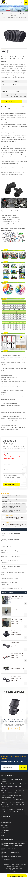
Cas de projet (4, 827)
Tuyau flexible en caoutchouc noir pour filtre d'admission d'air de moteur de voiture (13, 456)
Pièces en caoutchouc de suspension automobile (11, 551)
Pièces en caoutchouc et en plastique (11, 588)
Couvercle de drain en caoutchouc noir (12, 799)
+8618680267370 (15, 852)
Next (25, 721)
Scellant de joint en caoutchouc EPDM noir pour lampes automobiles (17, 678)
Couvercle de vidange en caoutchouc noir (12, 802)
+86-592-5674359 (11, 849)
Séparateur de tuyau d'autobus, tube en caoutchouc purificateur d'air (16, 621)
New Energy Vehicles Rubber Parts (10, 556)
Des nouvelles (5, 830)
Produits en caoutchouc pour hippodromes (9, 583)
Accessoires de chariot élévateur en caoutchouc (11, 561)
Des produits (4, 825)
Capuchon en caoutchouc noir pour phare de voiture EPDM (17, 666)
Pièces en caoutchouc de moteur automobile (13, 17)
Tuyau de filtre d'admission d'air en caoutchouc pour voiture (11, 506)
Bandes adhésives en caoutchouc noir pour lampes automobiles (17, 655)
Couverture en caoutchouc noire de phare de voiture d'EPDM (17, 644)
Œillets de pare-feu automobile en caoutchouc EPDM (16, 632)
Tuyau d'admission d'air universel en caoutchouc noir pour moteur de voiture (14, 720)
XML (14, 868)
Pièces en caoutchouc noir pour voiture (12, 809)
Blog (2, 835)
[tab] (11, 101)
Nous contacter (5, 833)
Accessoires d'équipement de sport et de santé (12, 573)
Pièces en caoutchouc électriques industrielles (10, 567)
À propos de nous (6, 822)
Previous (2, 721)
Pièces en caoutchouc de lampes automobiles (10, 534)
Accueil (14, 15)
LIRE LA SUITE (14, 728)
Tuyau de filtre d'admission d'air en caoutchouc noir (11, 500)
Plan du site (9, 868)
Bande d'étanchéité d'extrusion (9, 578)
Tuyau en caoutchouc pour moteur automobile (14, 784)
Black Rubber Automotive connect (17, 609)
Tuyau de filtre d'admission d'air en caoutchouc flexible (11, 510)
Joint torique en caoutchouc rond (10, 812)
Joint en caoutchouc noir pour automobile (17, 597)
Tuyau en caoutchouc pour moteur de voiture (13, 503)
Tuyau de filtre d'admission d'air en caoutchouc (11, 496)
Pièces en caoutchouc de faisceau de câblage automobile (11, 545)
